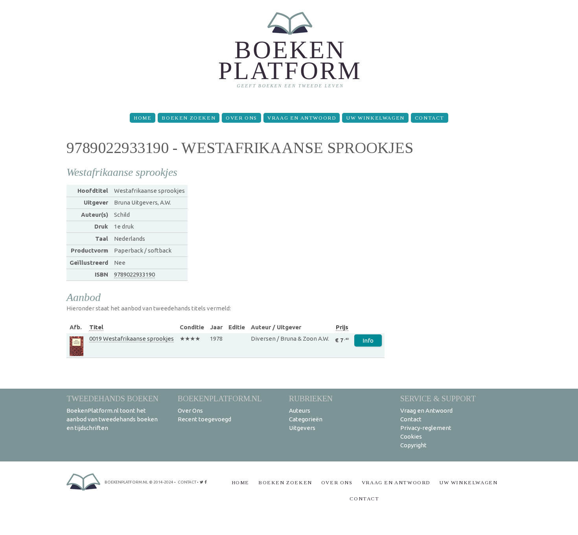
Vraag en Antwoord (301, 118)
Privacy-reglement (425, 427)
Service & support (438, 398)
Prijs (342, 327)
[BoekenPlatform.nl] (289, 53)
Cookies (411, 436)
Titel (96, 327)
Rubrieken (311, 398)
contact (187, 482)
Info (368, 340)
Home (142, 118)
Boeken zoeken (188, 118)
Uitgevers (302, 427)
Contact (429, 118)
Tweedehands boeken (112, 398)
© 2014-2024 (161, 482)
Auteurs (299, 410)
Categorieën (305, 419)
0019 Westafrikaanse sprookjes (131, 338)
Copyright (413, 445)
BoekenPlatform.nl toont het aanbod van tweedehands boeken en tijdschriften (112, 419)
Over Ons (241, 118)
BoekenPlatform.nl (220, 398)
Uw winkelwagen (375, 118)
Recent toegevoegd (204, 419)
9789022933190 (134, 274)
